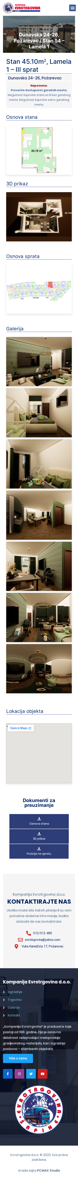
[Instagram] (19, 1074)
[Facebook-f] (8, 1074)
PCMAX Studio (48, 1170)
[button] (72, 8)
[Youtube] (42, 1074)
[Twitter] (31, 1074)
